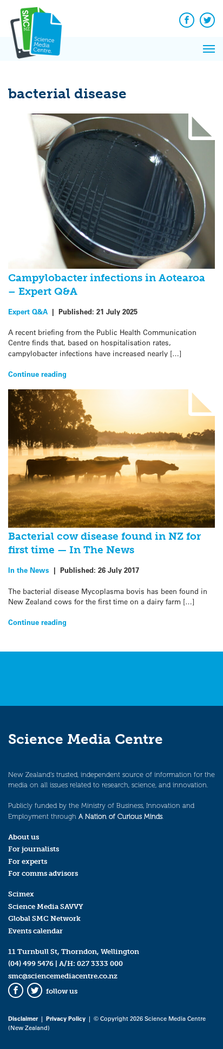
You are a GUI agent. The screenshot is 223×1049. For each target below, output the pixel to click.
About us (23, 837)
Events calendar (35, 931)
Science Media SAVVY (45, 906)
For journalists (33, 849)
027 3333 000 (100, 963)
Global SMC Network (44, 918)
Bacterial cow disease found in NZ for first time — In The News (104, 543)
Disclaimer (23, 1018)
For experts (27, 861)
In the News (28, 569)
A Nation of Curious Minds (120, 816)
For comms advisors (43, 873)
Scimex (21, 894)
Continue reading (37, 373)
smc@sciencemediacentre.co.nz (62, 976)
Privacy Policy (66, 1018)
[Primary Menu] (209, 49)
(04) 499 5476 (31, 963)
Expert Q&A (28, 311)
